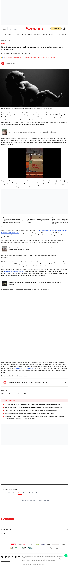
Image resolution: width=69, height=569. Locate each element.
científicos (18, 393)
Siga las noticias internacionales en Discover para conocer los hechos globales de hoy (29, 57)
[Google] (2, 557)
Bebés (25, 393)
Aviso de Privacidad (7, 561)
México (4, 393)
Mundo (9, 40)
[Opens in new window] (6, 557)
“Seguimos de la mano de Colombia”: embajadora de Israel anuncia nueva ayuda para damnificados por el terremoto (13, 221)
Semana (3, 40)
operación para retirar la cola (13, 271)
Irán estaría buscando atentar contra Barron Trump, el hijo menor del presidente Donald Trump (38, 221)
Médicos (11, 393)
